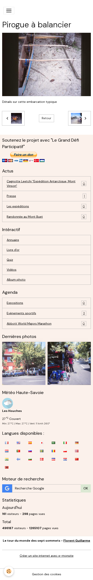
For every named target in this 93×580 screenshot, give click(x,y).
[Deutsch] (76, 443)
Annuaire (13, 240)
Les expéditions (46, 206)
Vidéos (11, 270)
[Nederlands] (6, 451)
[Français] (6, 443)
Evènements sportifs (46, 313)
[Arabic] (53, 443)
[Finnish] (18, 459)
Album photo (16, 279)
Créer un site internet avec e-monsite (47, 556)
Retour (46, 118)
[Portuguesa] (18, 451)
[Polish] (65, 451)
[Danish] (41, 459)
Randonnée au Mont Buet (46, 217)
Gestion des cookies (46, 574)
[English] (18, 443)
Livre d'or (13, 250)
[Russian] (30, 451)
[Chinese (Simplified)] (76, 459)
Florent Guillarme (76, 540)
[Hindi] (6, 459)
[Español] (30, 443)
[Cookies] (9, 571)
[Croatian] (65, 459)
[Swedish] (41, 451)
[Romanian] (53, 451)
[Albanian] (6, 467)
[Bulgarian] (30, 459)
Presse (46, 196)
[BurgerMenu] (8, 10)
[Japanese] (41, 443)
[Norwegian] (76, 451)
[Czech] (53, 459)
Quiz (10, 260)
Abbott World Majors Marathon (46, 324)
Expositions (46, 303)
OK (85, 488)
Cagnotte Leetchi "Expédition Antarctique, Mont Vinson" (46, 183)
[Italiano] (65, 443)
